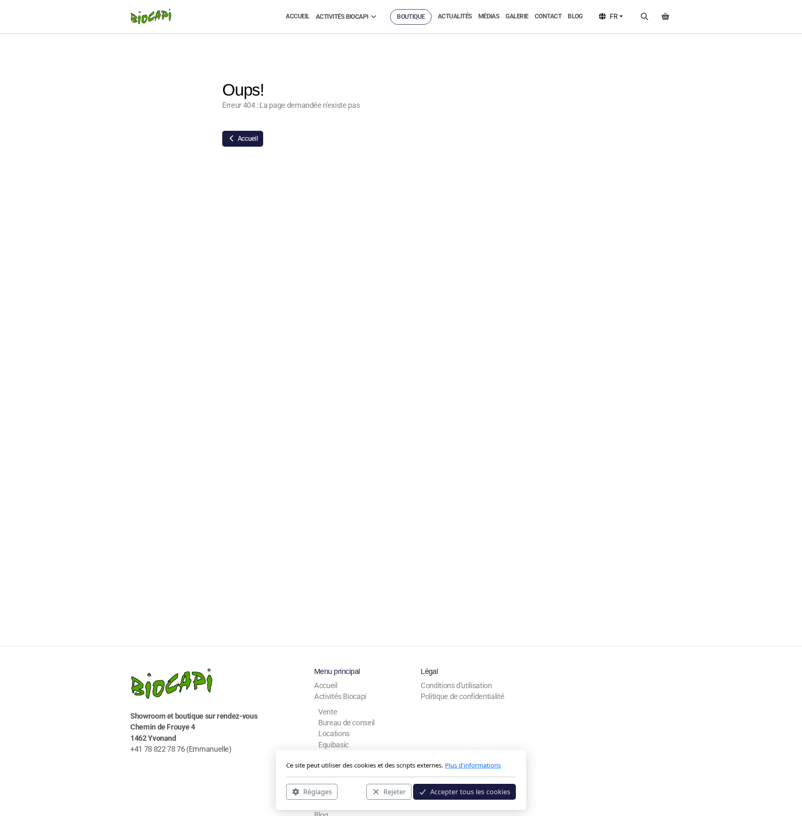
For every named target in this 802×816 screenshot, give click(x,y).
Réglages (317, 791)
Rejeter (394, 791)
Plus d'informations (473, 765)
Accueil (247, 138)
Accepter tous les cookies (470, 791)
